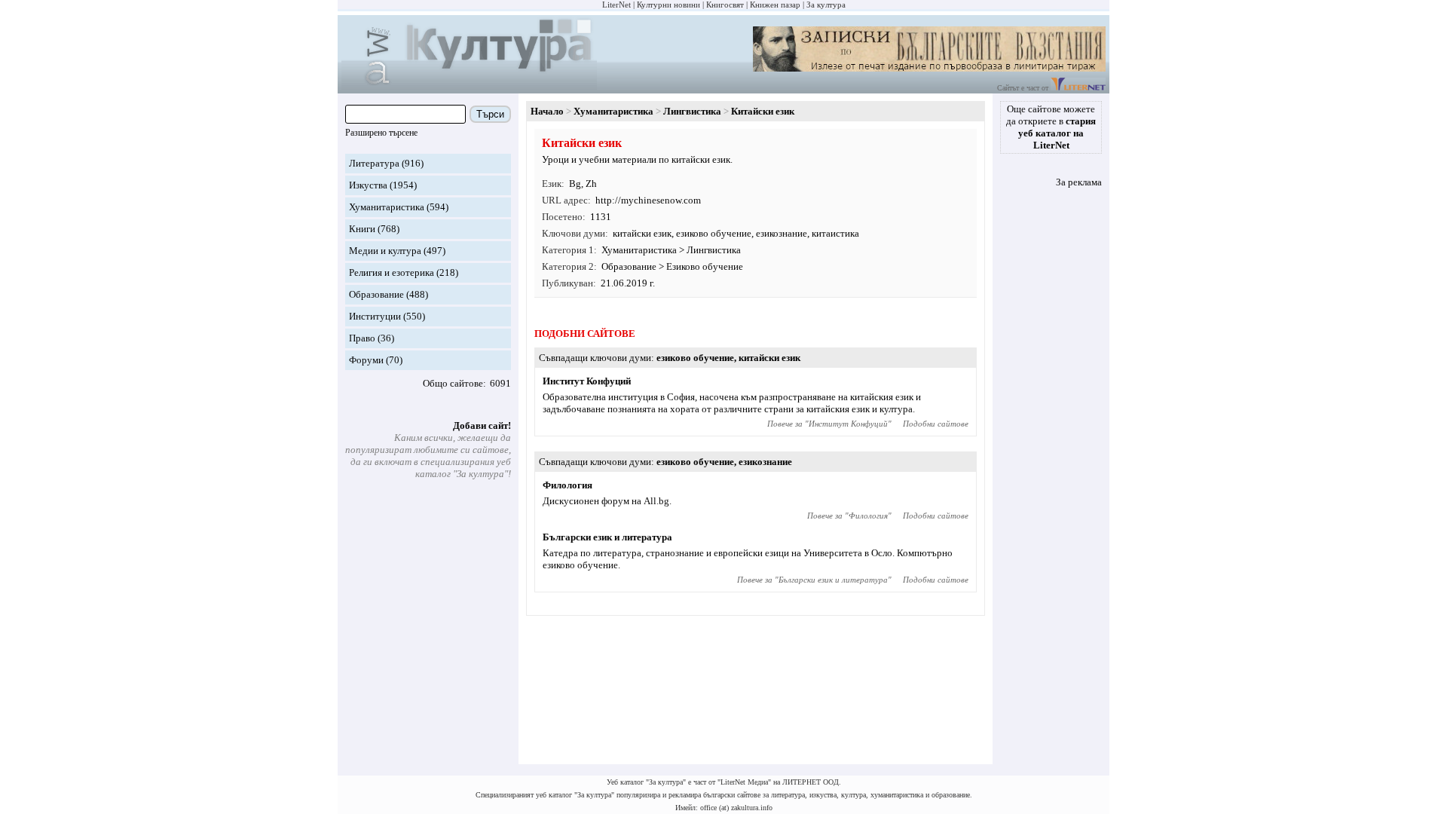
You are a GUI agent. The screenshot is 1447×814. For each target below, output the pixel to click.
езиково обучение (713, 233)
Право (362, 338)
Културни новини (668, 4)
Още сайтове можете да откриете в (1051, 127)
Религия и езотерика (391, 272)
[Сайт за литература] (1078, 88)
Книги (362, 228)
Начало (547, 111)
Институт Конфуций (587, 381)
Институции (375, 316)
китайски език (642, 233)
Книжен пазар (775, 4)
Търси (490, 114)
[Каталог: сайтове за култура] (469, 87)
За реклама (1079, 182)
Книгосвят (725, 4)
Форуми (366, 360)
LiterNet (616, 4)
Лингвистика (692, 111)
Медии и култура (385, 250)
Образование (376, 294)
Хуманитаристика (386, 207)
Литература (374, 163)
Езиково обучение (704, 266)
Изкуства (368, 185)
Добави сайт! (482, 425)
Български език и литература (607, 537)
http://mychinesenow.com (648, 200)
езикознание (781, 233)
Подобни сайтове (935, 423)
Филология (567, 485)
